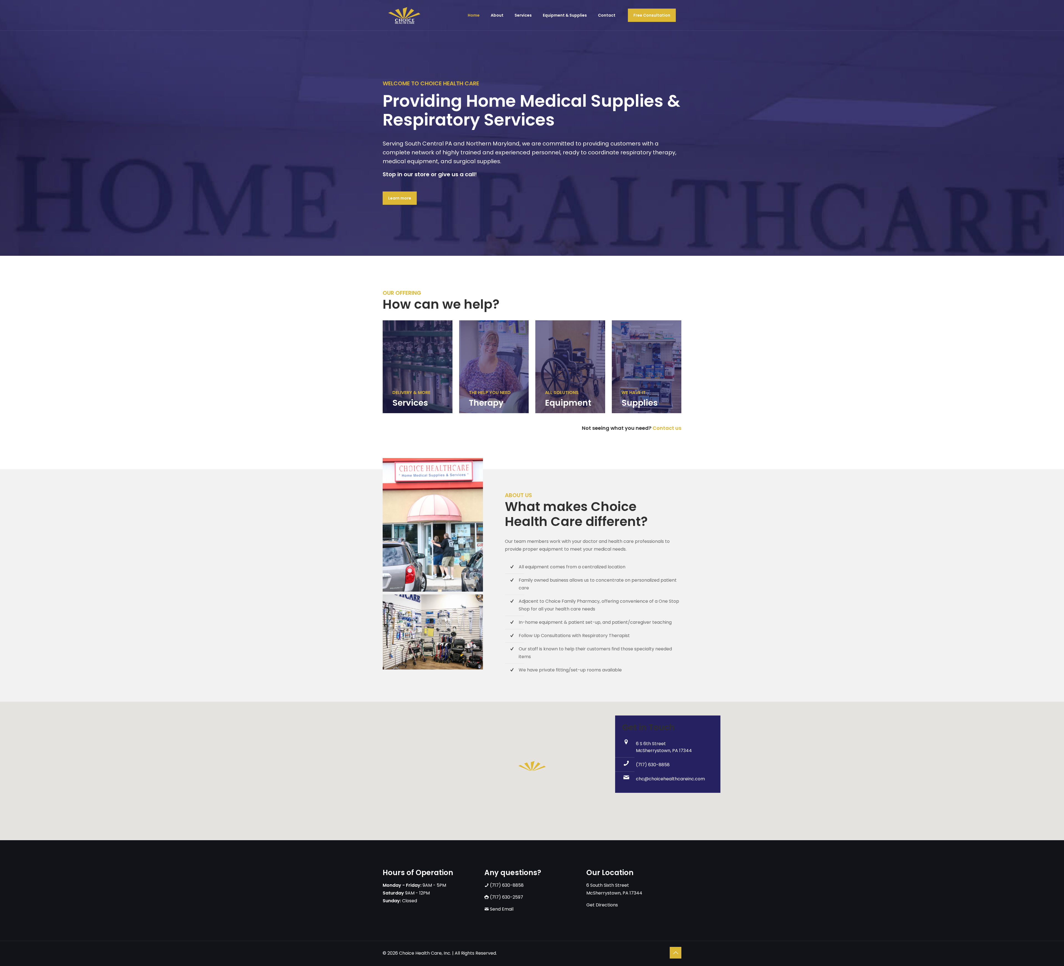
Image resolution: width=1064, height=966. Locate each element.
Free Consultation (651, 15)
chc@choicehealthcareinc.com (670, 779)
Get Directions (602, 905)
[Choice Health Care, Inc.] (404, 15)
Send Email (501, 909)
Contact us (667, 428)
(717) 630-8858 (653, 764)
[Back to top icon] (675, 953)
